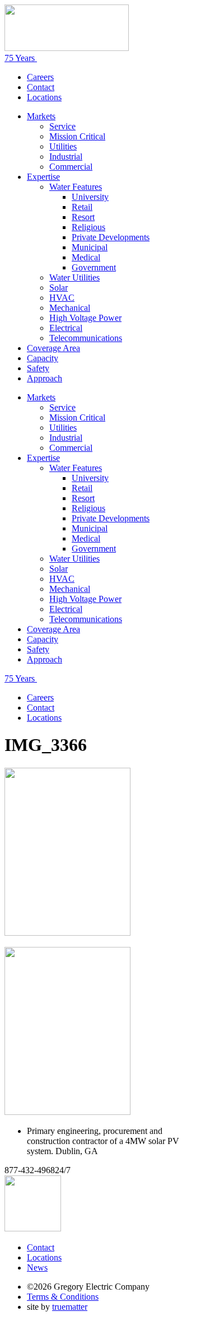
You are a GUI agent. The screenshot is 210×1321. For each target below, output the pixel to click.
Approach (44, 378)
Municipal (90, 247)
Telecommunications (85, 338)
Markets (41, 116)
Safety (38, 368)
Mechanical (69, 307)
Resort (83, 217)
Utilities (63, 146)
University (90, 197)
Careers (40, 77)
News (37, 1267)
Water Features (75, 187)
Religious (88, 227)
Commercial (70, 166)
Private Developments (111, 237)
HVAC (61, 297)
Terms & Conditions (63, 1296)
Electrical (65, 328)
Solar (58, 287)
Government (94, 267)
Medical (86, 257)
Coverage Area (53, 348)
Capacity (42, 358)
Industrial (65, 156)
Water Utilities (74, 277)
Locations (44, 97)
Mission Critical (77, 136)
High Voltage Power (85, 318)
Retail (82, 207)
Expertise (43, 176)
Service (62, 126)
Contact (40, 87)
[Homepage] (66, 48)
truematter (69, 1306)
